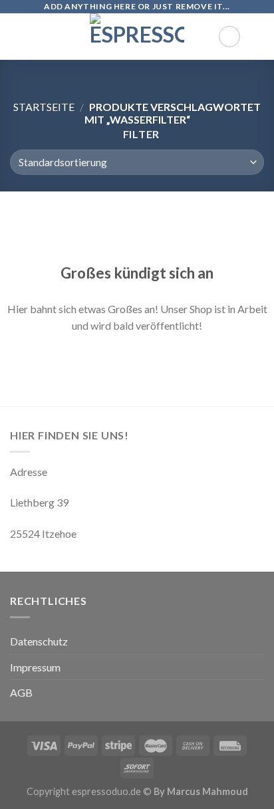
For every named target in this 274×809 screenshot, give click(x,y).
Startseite (43, 106)
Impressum (35, 667)
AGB (21, 692)
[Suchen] (229, 36)
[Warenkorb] (257, 36)
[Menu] (18, 36)
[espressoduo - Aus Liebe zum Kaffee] (137, 36)
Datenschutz (39, 641)
